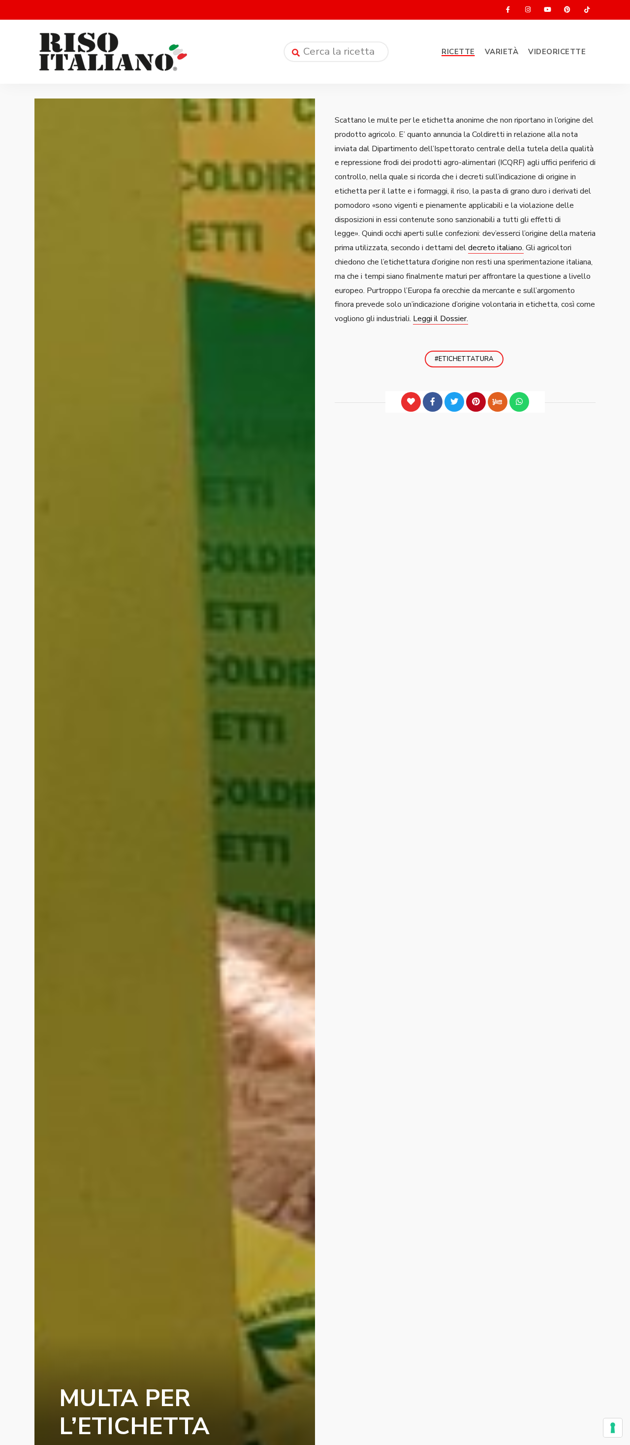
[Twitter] (454, 402)
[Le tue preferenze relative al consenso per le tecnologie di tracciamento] (612, 1427)
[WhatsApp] (519, 402)
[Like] (411, 402)
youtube (547, 10)
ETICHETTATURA (466, 359)
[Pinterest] (476, 402)
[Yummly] (497, 402)
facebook (508, 10)
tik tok (587, 10)
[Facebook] (432, 402)
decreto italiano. (496, 247)
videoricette (557, 52)
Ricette (458, 52)
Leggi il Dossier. (440, 318)
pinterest (567, 10)
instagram (527, 10)
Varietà (502, 52)
